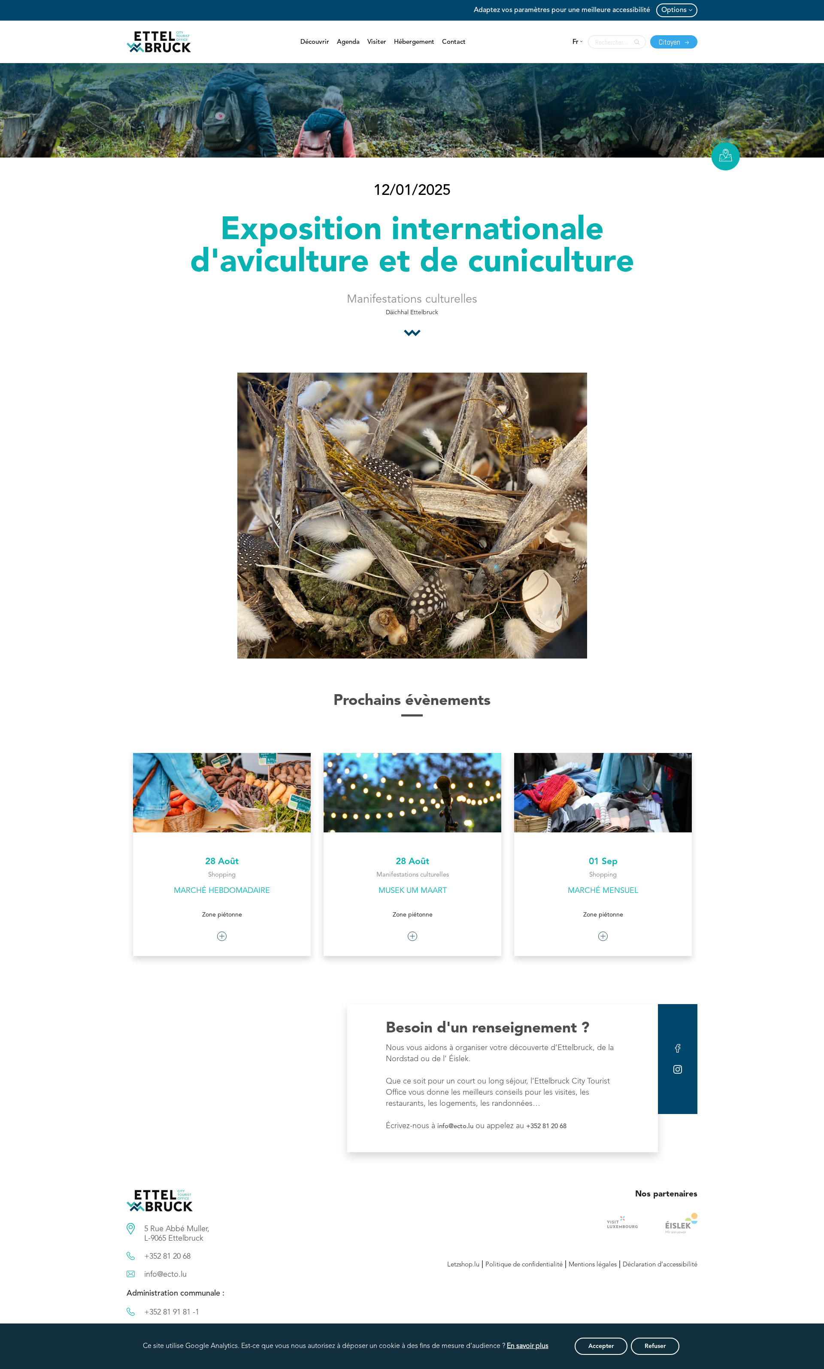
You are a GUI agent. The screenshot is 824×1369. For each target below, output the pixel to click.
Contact (454, 42)
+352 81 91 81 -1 (171, 1312)
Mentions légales (593, 1265)
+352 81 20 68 (546, 1126)
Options (674, 10)
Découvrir (314, 42)
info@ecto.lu (455, 1126)
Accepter (601, 1346)
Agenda (348, 42)
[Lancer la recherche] (634, 42)
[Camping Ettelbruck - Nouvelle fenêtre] (681, 1223)
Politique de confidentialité (524, 1265)
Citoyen (670, 42)
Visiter (376, 42)
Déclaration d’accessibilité (660, 1265)
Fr (575, 42)
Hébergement (414, 42)
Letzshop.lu (463, 1265)
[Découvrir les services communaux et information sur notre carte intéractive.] (131, 1229)
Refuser (655, 1346)
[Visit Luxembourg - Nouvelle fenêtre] (622, 1223)
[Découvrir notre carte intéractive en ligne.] (725, 154)
